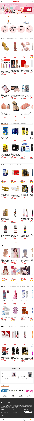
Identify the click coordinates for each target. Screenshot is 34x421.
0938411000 (27, 22)
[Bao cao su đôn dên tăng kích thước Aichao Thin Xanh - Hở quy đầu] (5, 310)
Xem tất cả (16, 78)
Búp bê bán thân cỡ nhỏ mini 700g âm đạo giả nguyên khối (25, 114)
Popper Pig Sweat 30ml (24, 137)
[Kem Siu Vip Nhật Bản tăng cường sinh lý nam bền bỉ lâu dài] (25, 147)
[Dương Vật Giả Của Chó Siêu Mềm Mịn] (15, 46)
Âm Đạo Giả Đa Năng (12, 80)
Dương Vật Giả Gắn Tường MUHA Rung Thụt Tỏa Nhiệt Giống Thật (15, 71)
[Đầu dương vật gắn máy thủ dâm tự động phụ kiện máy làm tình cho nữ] (5, 64)
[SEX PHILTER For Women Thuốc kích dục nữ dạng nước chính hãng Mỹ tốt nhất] (15, 172)
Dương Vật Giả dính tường (12, 38)
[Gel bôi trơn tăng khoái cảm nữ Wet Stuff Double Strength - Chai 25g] (25, 351)
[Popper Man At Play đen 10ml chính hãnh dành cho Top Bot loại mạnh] (15, 147)
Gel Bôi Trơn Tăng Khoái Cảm (23, 326)
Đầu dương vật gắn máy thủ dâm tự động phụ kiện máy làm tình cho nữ (5, 72)
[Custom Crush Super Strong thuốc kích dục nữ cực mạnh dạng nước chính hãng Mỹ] (5, 172)
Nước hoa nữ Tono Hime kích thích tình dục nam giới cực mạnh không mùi (25, 219)
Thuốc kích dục (20, 164)
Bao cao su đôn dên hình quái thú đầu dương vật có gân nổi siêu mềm (5, 300)
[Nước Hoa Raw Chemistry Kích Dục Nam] (15, 212)
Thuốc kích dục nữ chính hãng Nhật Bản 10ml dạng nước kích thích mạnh (15, 196)
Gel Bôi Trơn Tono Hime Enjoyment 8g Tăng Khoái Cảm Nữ (5, 341)
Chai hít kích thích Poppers (14, 123)
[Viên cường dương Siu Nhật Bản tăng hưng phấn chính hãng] (5, 131)
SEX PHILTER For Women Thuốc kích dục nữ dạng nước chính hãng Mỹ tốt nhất (15, 179)
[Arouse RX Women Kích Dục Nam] (5, 229)
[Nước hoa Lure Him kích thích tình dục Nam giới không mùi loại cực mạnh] (5, 212)
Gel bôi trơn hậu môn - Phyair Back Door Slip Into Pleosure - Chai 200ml (15, 358)
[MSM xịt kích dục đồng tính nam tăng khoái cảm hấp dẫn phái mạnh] (25, 229)
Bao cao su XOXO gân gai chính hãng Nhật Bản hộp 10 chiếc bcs (24, 317)
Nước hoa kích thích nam (13, 204)
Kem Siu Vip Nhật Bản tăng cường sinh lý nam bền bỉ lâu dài (25, 156)
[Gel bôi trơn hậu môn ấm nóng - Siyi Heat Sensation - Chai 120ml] (5, 351)
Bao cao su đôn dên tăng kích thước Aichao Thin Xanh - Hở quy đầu (5, 317)
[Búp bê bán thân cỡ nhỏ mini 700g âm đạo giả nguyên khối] (25, 106)
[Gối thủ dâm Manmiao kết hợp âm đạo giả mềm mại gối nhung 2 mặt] (5, 88)
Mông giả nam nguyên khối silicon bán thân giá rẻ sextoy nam (15, 96)
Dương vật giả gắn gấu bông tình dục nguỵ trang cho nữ (5, 54)
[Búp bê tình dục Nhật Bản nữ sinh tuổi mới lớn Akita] (25, 270)
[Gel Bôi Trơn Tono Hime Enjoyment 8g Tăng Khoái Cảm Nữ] (5, 334)
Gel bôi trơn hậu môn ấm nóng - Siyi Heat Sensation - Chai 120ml (5, 358)
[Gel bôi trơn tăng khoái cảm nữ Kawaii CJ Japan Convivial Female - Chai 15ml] (15, 334)
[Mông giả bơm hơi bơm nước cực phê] (15, 270)
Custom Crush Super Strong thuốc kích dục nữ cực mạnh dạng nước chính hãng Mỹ (5, 179)
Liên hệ (2, 415)
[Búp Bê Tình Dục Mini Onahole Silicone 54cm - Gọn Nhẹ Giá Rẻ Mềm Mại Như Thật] (5, 270)
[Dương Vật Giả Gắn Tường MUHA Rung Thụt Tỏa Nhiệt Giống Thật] (15, 64)
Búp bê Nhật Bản (27, 245)
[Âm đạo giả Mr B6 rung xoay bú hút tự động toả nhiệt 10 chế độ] (25, 88)
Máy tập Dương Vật (21, 80)
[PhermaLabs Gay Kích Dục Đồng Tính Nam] (15, 229)
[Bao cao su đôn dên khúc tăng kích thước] (15, 310)
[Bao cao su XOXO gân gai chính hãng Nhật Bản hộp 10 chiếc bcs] (25, 310)
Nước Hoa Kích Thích (12, 164)
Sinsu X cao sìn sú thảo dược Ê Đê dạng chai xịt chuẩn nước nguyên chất (5, 155)
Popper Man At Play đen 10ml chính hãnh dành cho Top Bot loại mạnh (15, 155)
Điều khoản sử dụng (4, 412)
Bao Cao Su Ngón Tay (11, 286)
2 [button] (17, 13)
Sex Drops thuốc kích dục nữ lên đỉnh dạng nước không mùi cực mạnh (25, 179)
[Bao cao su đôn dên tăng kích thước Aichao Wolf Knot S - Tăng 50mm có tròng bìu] (25, 294)
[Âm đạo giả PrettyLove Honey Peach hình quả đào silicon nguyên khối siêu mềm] (5, 106)
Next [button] (33, 9)
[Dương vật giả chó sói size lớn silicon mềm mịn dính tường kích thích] (25, 46)
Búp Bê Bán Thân (19, 245)
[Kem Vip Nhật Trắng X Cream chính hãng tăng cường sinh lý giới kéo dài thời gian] (15, 131)
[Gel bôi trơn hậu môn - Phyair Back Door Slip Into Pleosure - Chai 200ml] (15, 351)
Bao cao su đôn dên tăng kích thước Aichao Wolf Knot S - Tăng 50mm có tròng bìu (25, 300)
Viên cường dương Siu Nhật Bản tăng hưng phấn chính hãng (5, 138)
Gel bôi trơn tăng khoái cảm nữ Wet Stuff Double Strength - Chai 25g (25, 359)
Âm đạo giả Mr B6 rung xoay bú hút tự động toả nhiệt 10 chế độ (24, 96)
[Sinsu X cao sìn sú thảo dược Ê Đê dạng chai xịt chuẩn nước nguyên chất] (5, 147)
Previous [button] (1, 9)
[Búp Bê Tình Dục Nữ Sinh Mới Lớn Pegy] (25, 253)
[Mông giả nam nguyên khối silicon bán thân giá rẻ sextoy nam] (15, 88)
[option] (17, 8)
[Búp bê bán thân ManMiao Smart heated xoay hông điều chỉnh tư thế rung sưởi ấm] (5, 253)
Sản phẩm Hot (15, 412)
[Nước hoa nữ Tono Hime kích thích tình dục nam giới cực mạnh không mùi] (25, 212)
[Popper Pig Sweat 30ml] (25, 131)
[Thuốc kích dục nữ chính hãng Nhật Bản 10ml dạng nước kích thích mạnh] (15, 189)
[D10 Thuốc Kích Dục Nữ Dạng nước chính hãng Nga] (25, 189)
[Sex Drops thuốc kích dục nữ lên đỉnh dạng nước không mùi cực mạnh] (25, 172)
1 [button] (16, 13)
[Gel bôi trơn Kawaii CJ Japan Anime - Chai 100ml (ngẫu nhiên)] (25, 334)
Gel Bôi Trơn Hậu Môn (12, 326)
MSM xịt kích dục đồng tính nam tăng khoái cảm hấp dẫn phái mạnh (24, 236)
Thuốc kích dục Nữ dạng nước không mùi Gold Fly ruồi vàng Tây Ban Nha (5, 195)
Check (31, 411)
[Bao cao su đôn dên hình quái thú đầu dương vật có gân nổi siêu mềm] (5, 294)
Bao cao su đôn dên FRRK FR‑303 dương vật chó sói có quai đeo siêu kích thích (15, 300)
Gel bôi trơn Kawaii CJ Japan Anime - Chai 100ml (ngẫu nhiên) (24, 341)
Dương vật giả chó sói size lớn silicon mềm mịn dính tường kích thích (24, 54)
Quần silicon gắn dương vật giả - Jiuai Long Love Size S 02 (24, 71)
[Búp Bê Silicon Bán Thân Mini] (15, 253)
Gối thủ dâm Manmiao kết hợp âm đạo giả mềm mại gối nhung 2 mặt (5, 96)
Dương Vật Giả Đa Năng (23, 38)
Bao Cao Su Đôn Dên (21, 286)
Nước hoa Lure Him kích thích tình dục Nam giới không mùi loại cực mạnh (5, 219)
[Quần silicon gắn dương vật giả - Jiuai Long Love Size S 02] (25, 64)
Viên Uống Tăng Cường (25, 123)
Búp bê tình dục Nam (10, 245)
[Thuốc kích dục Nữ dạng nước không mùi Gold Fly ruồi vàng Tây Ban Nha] (5, 189)
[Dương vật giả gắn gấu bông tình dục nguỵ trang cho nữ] (5, 46)
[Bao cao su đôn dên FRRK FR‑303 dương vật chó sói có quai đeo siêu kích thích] (15, 294)
